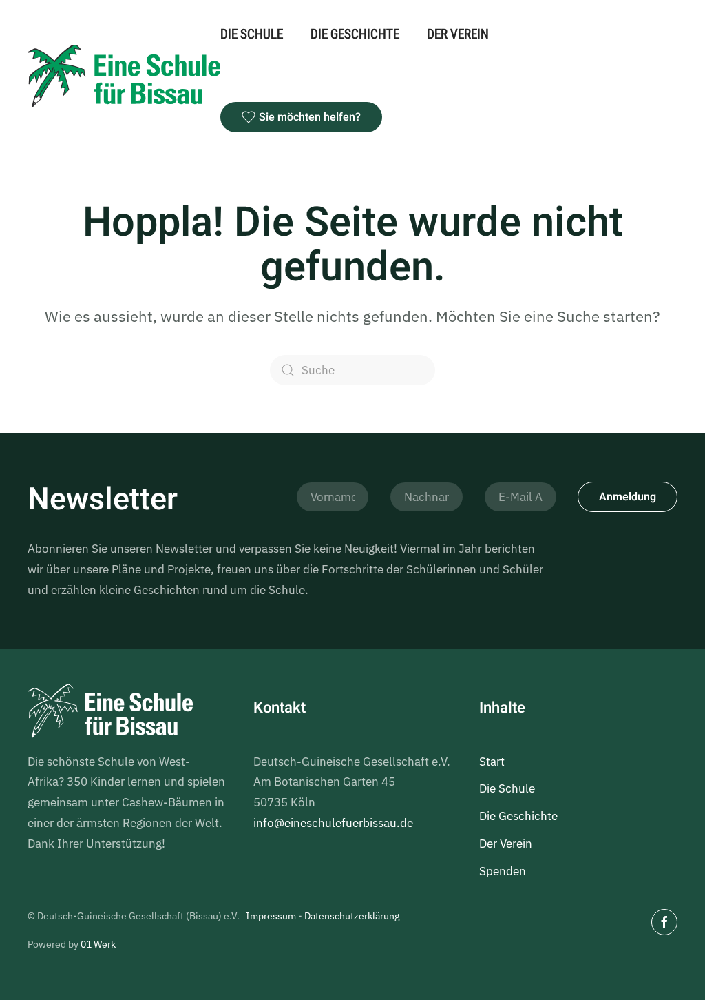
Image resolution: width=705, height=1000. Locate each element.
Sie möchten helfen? (310, 117)
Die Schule (251, 34)
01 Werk (98, 944)
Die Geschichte (355, 34)
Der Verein (458, 34)
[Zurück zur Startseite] (124, 76)
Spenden (502, 871)
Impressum (271, 916)
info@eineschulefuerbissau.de (333, 822)
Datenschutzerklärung (351, 916)
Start (492, 761)
